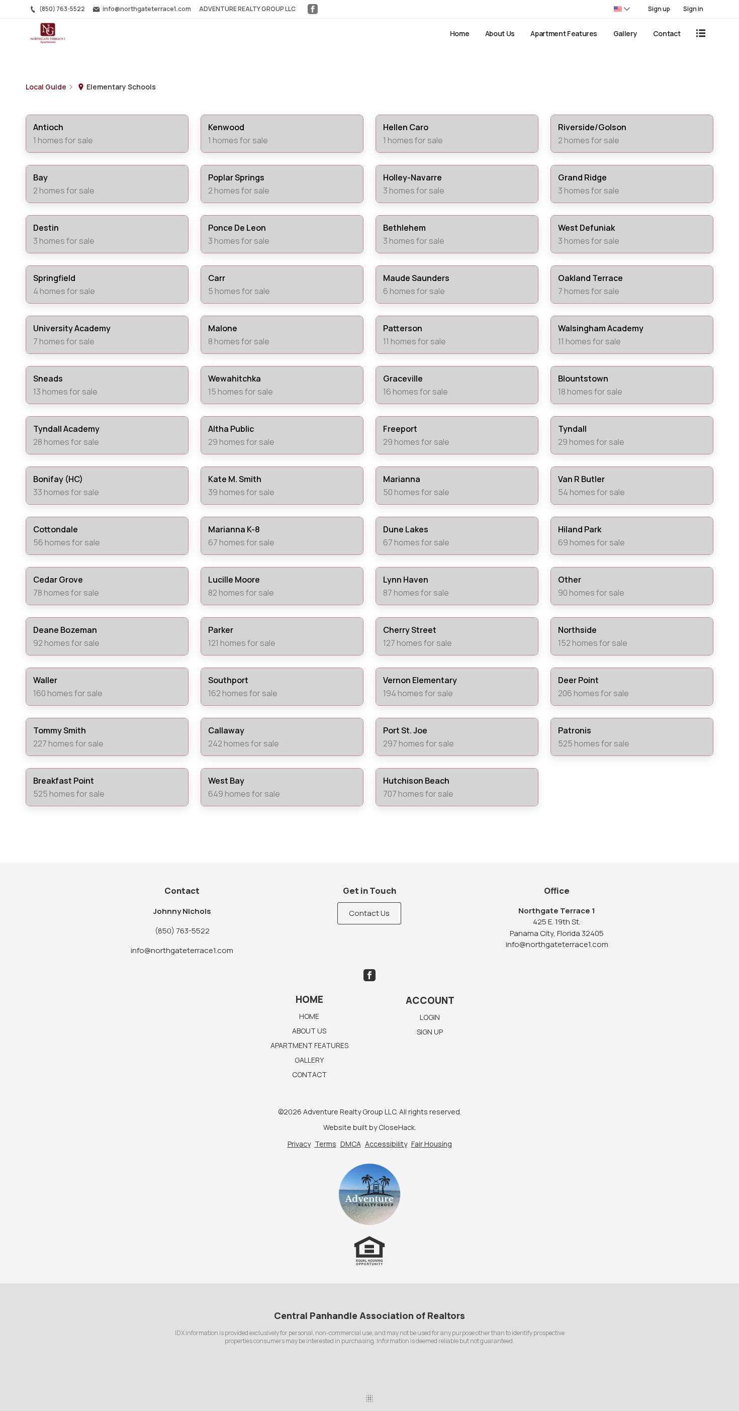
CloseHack (397, 1127)
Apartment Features (563, 33)
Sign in (693, 9)
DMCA (350, 1144)
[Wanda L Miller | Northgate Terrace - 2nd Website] (369, 1194)
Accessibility (386, 1144)
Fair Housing (431, 1144)
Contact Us (369, 913)
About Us (500, 33)
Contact (667, 33)
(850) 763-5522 (182, 930)
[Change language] (622, 9)
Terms (325, 1144)
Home (460, 33)
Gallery (625, 33)
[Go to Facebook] (313, 9)
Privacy (299, 1144)
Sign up (659, 9)
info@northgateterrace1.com (182, 950)
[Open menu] (700, 33)
